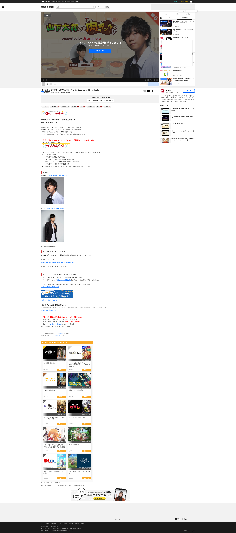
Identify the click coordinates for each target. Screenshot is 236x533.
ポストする (148, 91)
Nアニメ (72, 1)
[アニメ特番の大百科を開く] (58, 106)
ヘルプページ (57, 335)
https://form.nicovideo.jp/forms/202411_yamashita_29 (57, 262)
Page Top (118, 519)
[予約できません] (144, 91)
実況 (68, 1)
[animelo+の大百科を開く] (68, 106)
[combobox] (76, 7)
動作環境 (65, 523)
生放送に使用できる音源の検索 (60, 528)
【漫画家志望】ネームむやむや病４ (181, 37)
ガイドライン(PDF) (79, 523)
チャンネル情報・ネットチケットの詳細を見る (99, 100)
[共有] (152, 91)
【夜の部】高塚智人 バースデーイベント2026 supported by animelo (183, 21)
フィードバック (182, 519)
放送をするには (54, 526)
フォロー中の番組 (103, 7)
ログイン (176, 1)
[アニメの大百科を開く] (47, 106)
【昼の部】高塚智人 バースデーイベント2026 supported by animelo (183, 30)
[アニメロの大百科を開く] (93, 106)
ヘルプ (59, 523)
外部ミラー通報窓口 (56, 324)
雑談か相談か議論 (177, 70)
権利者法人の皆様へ (46, 528)
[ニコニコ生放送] (47, 7)
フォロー (101, 50)
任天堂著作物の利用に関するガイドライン (62, 530)
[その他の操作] (156, 91)
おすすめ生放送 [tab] (184, 17)
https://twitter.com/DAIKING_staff (58, 175)
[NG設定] (160, 18)
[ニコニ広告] (47, 84)
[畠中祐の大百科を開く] (109, 106)
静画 (49, 1)
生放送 (53, 1)
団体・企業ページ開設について (77, 528)
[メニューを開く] (3, 7)
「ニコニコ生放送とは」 (59, 333)
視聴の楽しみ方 (45, 526)
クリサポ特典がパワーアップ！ (187, 11)
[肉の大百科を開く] (84, 106)
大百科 (64, 1)
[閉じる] (196, 11)
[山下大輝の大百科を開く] (78, 106)
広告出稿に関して (45, 530)
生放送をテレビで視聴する (48, 310)
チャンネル (58, 1)
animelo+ (169, 90)
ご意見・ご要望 (45, 524)
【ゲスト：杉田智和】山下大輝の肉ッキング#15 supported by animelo (183, 79)
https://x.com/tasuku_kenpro (55, 208)
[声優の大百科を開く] (101, 106)
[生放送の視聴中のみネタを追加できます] (43, 84)
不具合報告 (53, 523)
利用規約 (71, 523)
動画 (46, 1)
